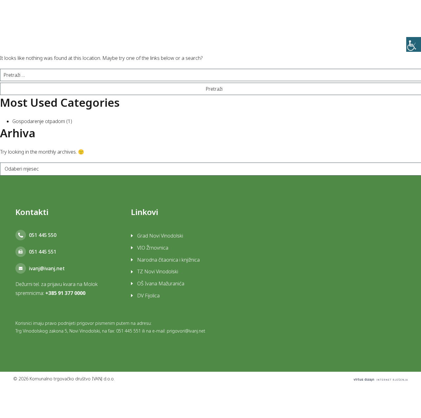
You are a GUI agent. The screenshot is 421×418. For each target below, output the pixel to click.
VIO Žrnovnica (152, 247)
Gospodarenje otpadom (38, 121)
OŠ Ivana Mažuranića (160, 283)
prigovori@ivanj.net (186, 331)
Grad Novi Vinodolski (160, 235)
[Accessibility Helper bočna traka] (413, 44)
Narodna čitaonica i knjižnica (168, 259)
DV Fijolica (148, 295)
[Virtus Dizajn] (381, 379)
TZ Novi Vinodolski (157, 271)
